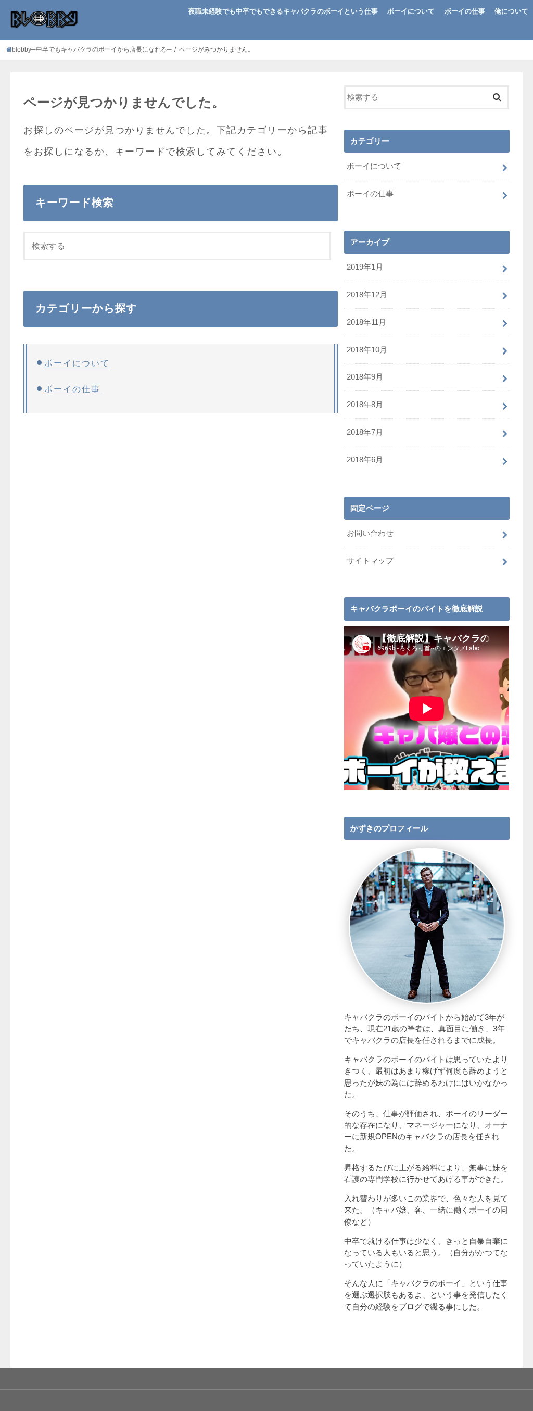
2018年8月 (365, 404)
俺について (511, 11)
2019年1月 (365, 267)
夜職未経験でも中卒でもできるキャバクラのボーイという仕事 (283, 11)
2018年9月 (365, 377)
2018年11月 (366, 322)
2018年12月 (367, 295)
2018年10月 (367, 350)
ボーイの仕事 (465, 11)
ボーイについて (411, 11)
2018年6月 (365, 460)
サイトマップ (370, 561)
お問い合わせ (370, 533)
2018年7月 (365, 432)
